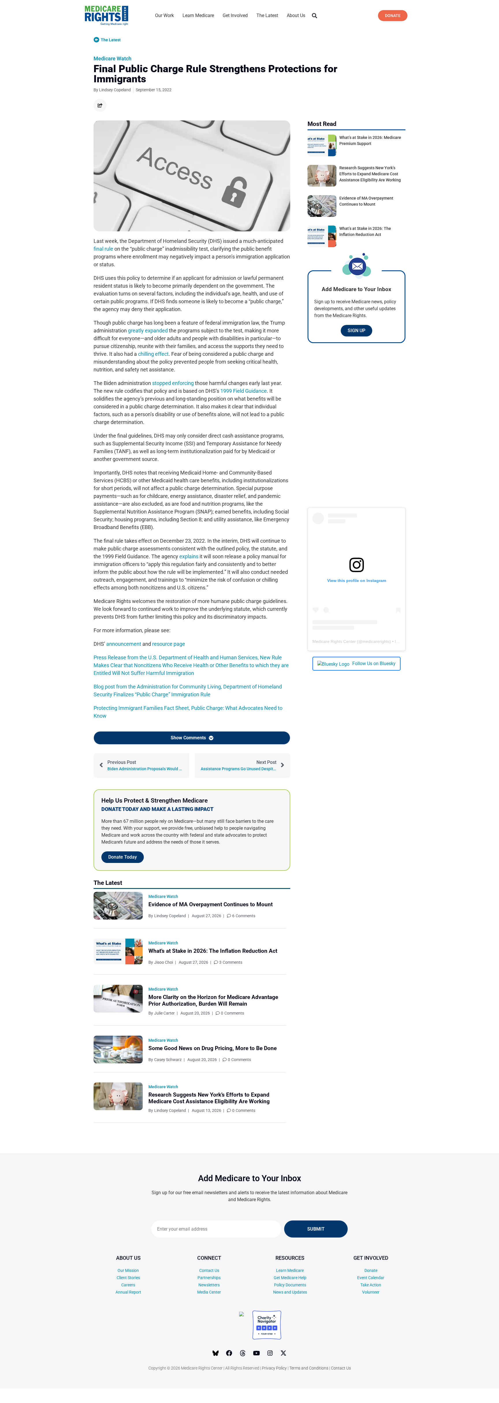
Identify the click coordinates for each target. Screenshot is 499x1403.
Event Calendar (370, 1277)
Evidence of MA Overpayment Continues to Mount (210, 904)
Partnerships (209, 1277)
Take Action (370, 1285)
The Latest (267, 15)
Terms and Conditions (308, 1368)
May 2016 (453, 1397)
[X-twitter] (284, 1353)
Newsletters (209, 1285)
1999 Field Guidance (243, 391)
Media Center (209, 1292)
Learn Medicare (198, 15)
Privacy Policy (274, 1368)
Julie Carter (164, 1013)
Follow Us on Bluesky (374, 663)
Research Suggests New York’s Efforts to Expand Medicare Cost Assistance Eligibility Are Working (209, 1098)
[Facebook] (229, 1353)
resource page (168, 644)
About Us (296, 15)
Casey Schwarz (168, 1059)
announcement (123, 644)
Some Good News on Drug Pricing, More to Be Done (212, 1048)
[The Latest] (96, 40)
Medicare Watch (112, 58)
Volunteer (370, 1292)
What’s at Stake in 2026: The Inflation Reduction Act (212, 951)
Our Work (164, 15)
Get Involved (235, 15)
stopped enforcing (173, 383)
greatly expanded (148, 331)
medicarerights (376, 641)
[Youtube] (256, 1353)
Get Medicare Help (290, 1277)
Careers (128, 1285)
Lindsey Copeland (170, 915)
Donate (370, 1270)
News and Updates (290, 1292)
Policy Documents (290, 1285)
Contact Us (209, 1270)
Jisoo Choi (163, 962)
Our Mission (128, 1270)
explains (188, 556)
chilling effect (153, 354)
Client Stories (128, 1277)
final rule (103, 249)
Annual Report (128, 1292)
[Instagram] (270, 1353)
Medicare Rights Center (334, 641)
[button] (314, 16)
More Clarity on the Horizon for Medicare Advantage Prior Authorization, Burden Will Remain (213, 1000)
